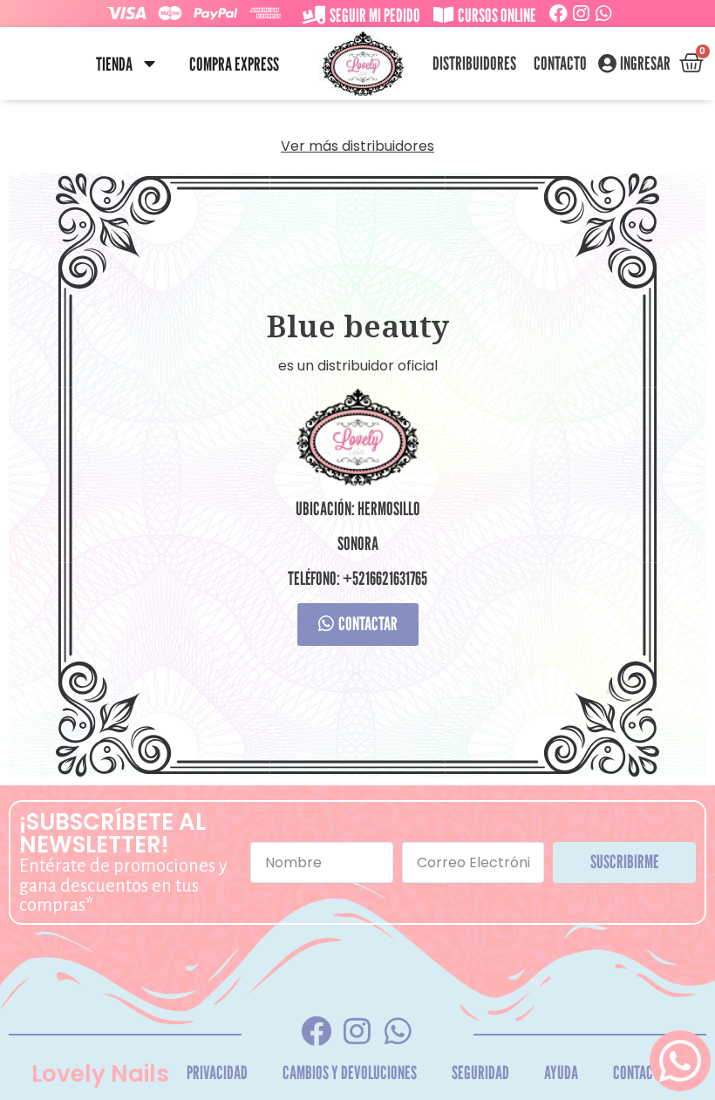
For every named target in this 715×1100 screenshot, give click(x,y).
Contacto (560, 63)
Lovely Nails (100, 1074)
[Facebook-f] (316, 1030)
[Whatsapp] (604, 13)
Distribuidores (474, 63)
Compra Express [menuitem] (234, 64)
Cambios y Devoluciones (350, 1072)
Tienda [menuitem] (114, 64)
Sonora (357, 543)
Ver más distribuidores (357, 146)
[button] (148, 64)
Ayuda (561, 1072)
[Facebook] (558, 13)
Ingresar (645, 63)
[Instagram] (581, 13)
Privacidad (217, 1072)
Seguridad (480, 1072)
